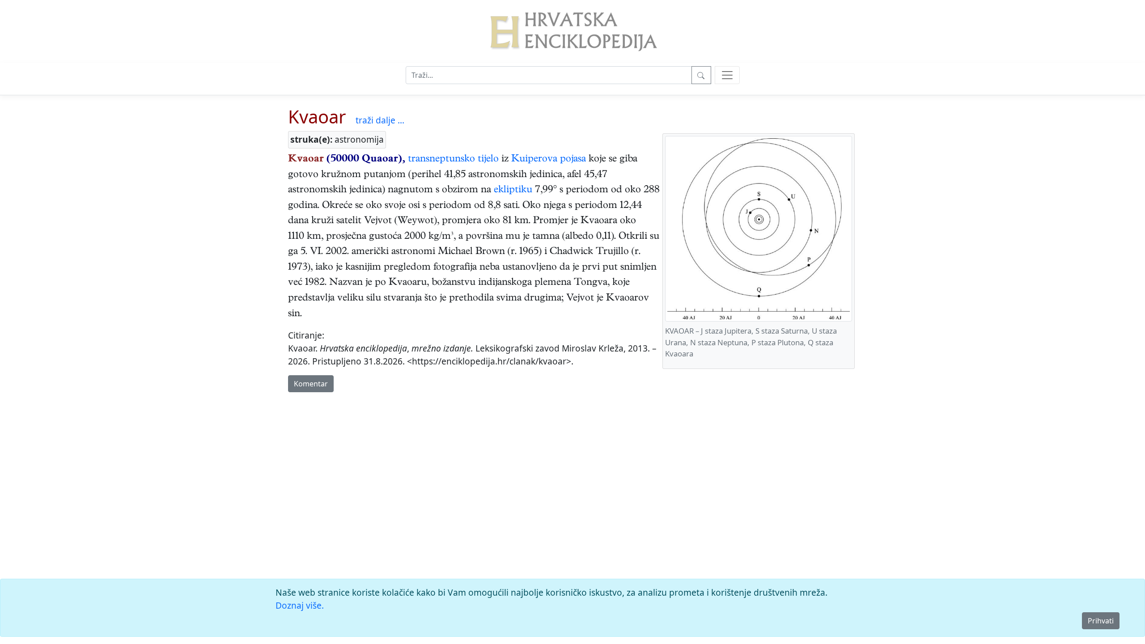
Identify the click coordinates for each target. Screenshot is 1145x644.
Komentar (311, 384)
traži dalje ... (380, 120)
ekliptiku (513, 190)
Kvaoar (317, 116)
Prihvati (1101, 621)
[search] (727, 75)
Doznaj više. (300, 605)
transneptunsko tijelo (453, 159)
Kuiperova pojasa (548, 159)
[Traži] (701, 75)
